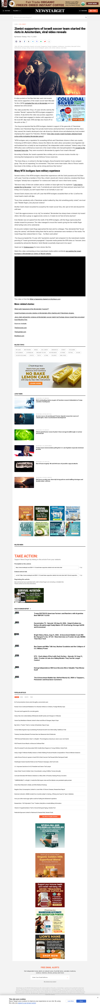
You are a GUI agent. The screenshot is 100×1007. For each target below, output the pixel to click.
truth (50, 48)
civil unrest (37, 46)
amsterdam (26, 46)
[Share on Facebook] (25, 41)
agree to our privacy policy (27, 1003)
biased (32, 46)
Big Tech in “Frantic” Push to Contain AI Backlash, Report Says (31, 725)
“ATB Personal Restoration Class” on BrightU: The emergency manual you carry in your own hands (41, 739)
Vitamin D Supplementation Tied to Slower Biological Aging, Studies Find (34, 808)
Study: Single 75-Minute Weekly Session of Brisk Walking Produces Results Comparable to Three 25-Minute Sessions (47, 752)
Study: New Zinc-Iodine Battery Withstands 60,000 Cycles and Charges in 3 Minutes (37, 716)
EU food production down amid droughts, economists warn (31, 702)
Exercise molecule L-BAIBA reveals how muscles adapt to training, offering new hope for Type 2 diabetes (44, 794)
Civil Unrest (22, 24)
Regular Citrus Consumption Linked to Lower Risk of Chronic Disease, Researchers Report (39, 789)
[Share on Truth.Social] (37, 41)
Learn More (71, 1001)
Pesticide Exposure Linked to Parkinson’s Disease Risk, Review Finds (33, 812)
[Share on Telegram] (33, 41)
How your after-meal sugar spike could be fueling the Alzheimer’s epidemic (35, 798)
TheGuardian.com (20, 332)
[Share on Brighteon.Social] (16, 41)
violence (58, 48)
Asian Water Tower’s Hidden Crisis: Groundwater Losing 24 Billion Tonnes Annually (37, 771)
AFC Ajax (20, 46)
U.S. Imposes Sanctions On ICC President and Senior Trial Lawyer (32, 766)
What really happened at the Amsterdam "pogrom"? (31, 309)
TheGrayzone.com (20, 328)
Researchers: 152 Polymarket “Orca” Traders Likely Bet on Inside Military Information (37, 803)
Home (16, 24)
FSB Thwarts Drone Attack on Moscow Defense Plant (29, 743)
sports (46, 48)
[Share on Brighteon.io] (21, 41)
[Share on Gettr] (45, 41)
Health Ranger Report (21, 609)
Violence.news (29, 247)
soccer (32, 48)
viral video (63, 48)
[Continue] (67, 977)
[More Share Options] (49, 41)
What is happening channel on (45, 299)
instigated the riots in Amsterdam (36, 103)
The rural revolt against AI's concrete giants (26, 711)
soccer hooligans (39, 48)
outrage (24, 48)
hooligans (54, 46)
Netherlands (17, 48)
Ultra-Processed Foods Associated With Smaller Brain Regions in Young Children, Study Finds (40, 748)
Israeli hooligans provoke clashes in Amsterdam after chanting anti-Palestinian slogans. (44, 313)
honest (49, 46)
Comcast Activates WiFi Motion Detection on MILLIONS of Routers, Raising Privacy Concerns (40, 775)
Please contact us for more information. (25, 583)
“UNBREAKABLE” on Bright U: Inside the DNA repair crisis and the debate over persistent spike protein (43, 780)
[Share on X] (29, 41)
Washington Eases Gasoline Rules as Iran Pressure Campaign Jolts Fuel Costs (36, 762)
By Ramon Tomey (20, 37)
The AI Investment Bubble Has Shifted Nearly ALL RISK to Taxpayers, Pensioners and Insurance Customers (59, 679)
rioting (28, 48)
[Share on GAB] (41, 41)
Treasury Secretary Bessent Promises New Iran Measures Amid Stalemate (35, 734)
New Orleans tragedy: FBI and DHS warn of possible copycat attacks (57, 463)
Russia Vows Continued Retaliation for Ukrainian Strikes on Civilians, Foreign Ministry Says (39, 706)
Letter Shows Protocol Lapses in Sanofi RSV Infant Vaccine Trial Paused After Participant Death (41, 757)
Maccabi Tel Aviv (75, 46)
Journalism (68, 46)
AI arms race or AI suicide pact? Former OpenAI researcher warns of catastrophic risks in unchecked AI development (57, 416)
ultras (53, 48)
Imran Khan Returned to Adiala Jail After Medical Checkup (30, 785)
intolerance (61, 46)
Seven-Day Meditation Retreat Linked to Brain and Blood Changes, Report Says (36, 720)
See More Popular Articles (50, 816)
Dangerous (44, 46)
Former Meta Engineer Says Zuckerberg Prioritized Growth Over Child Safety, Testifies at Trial (40, 729)
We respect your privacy (50, 981)
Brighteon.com (19, 336)
